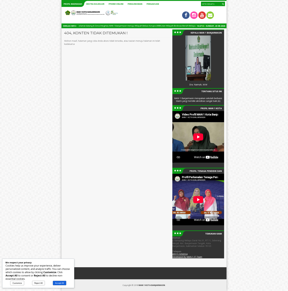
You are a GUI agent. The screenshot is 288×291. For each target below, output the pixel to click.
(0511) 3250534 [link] (180, 254)
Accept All (59, 283)
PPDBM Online (116, 4)
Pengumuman (135, 4)
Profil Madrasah (73, 4)
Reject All (38, 283)
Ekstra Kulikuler (95, 4)
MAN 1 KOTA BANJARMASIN (152, 285)
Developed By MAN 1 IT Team (187, 256)
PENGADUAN (153, 4)
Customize (17, 283)
